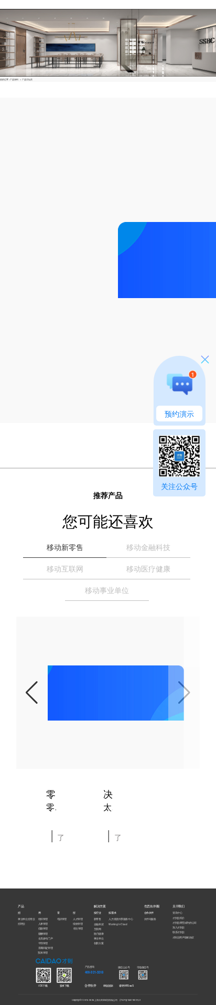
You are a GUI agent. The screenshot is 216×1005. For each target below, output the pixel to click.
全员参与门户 (45, 938)
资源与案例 (85, 5)
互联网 (97, 928)
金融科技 (98, 924)
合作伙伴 (90, 985)
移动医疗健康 (148, 568)
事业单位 (98, 938)
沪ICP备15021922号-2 (130, 999)
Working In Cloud (118, 924)
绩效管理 (77, 924)
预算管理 (42, 952)
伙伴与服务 (150, 919)
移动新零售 (65, 547)
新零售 (97, 919)
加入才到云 (178, 927)
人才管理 (77, 919)
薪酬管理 (43, 933)
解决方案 (65, 5)
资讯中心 (177, 913)
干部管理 (43, 943)
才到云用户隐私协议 (183, 937)
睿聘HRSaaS (126, 985)
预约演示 (179, 413)
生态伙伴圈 (102, 5)
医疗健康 (98, 933)
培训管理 (62, 919)
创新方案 (98, 943)
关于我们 (121, 5)
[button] (32, 693)
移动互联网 (65, 568)
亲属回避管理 (45, 947)
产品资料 (14, 79)
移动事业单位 (107, 590)
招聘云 (21, 924)
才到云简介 (178, 917)
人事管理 (43, 924)
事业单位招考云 (26, 919)
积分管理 (78, 928)
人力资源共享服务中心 (121, 919)
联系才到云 (178, 932)
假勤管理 (43, 928)
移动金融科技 (148, 547)
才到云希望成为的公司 (184, 922)
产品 (50, 5)
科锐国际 (108, 985)
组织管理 (43, 919)
